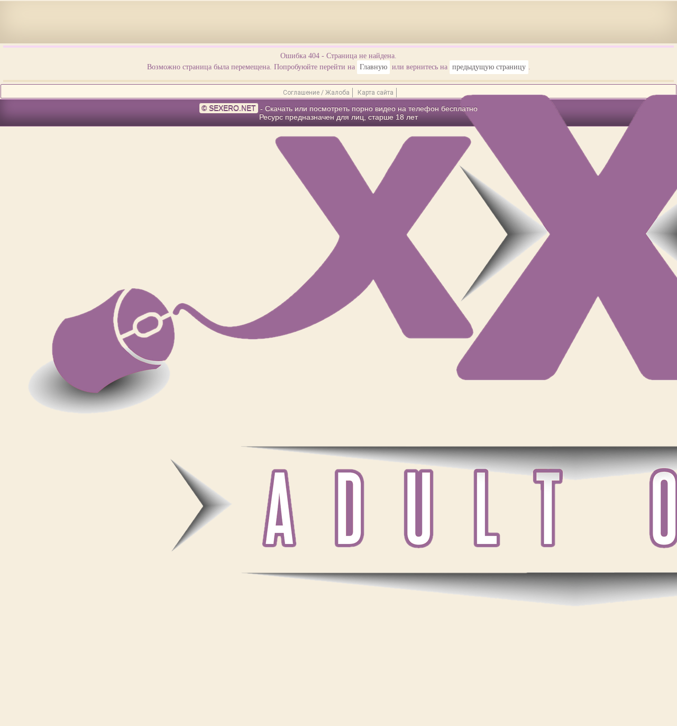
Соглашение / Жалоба (316, 92)
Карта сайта (376, 92)
